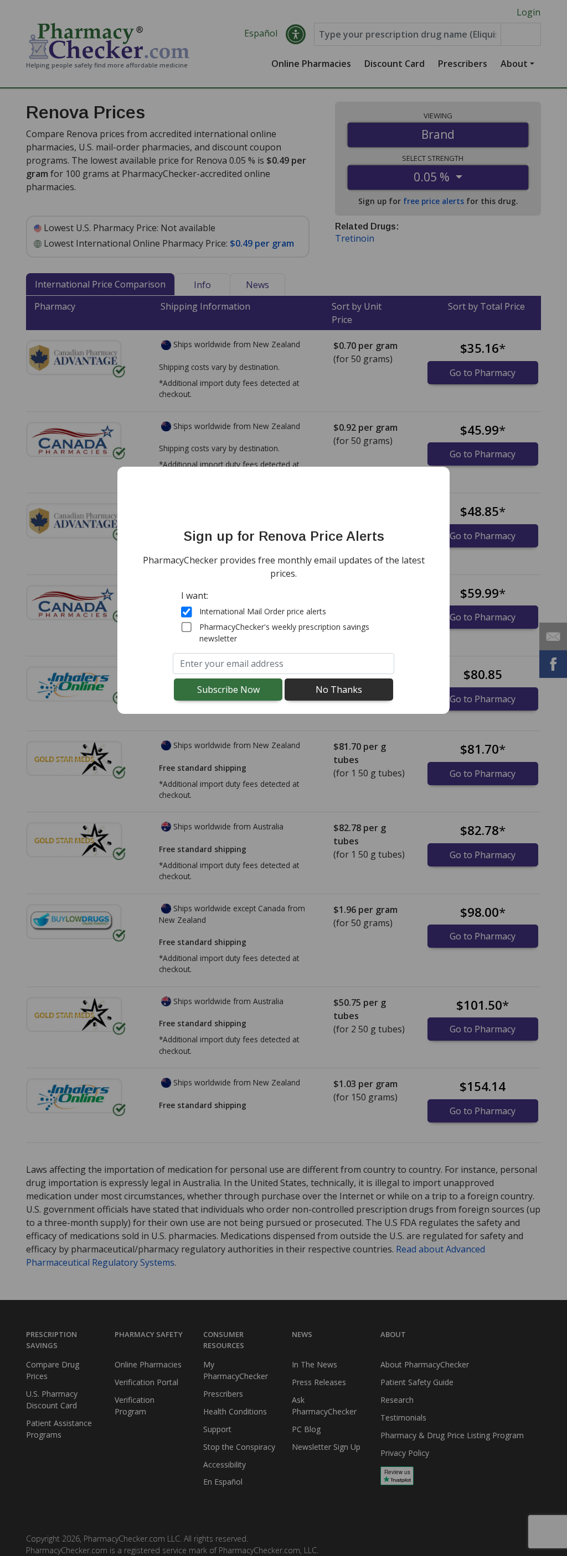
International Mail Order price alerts (262, 611)
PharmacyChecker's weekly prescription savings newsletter (284, 633)
